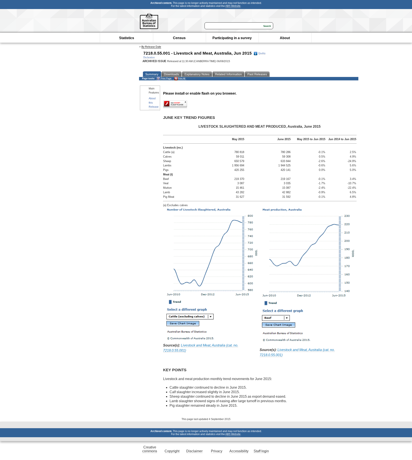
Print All (181, 78)
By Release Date (151, 46)
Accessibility (238, 451)
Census (179, 38)
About (285, 38)
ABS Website (233, 6)
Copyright (172, 451)
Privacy (216, 451)
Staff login (261, 451)
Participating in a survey (232, 38)
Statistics (126, 38)
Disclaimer (194, 451)
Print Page (165, 78)
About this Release (154, 102)
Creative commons (149, 449)
